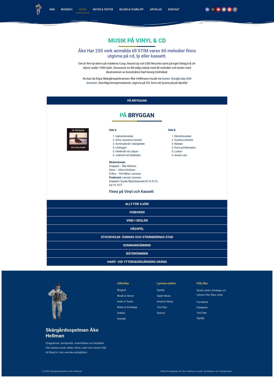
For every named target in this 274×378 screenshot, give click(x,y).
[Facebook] (207, 9)
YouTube (162, 307)
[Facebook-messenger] (224, 9)
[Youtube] (218, 9)
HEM (52, 9)
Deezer (161, 313)
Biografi (121, 290)
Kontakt (121, 318)
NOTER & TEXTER (103, 9)
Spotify (161, 290)
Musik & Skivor (125, 295)
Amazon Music (165, 301)
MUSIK (83, 9)
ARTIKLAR (156, 9)
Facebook (202, 302)
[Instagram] (212, 9)
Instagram (202, 307)
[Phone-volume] (235, 9)
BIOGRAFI (66, 9)
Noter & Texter (125, 301)
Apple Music (164, 295)
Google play (178, 78)
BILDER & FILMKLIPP (131, 9)
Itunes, (166, 78)
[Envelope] (229, 9)
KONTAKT (173, 9)
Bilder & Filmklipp (127, 307)
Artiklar (121, 313)
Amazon (91, 82)
